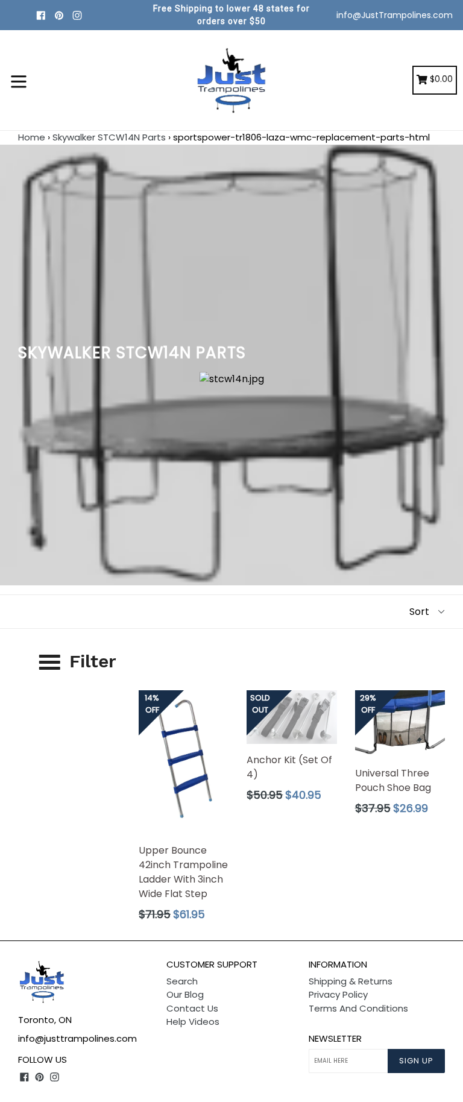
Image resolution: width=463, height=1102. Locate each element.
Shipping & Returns (350, 981)
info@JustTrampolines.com (394, 15)
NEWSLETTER (335, 1038)
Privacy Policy (338, 994)
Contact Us (192, 1008)
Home (31, 137)
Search (182, 981)
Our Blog (185, 994)
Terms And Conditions (358, 1008)
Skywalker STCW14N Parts (109, 137)
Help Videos (192, 1021)
